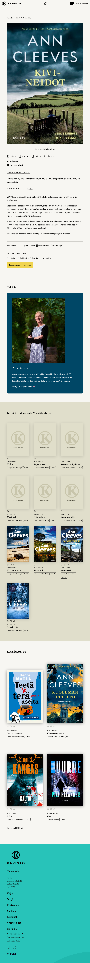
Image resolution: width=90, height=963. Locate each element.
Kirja (13, 258)
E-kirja (35, 258)
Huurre (50, 816)
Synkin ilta (12, 627)
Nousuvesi (66, 570)
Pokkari (23, 258)
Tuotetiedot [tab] (27, 189)
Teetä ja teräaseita (14, 733)
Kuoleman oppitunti (55, 733)
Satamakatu (40, 517)
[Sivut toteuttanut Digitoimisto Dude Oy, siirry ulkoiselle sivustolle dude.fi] (11, 954)
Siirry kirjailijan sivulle (22, 386)
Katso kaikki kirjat (15, 828)
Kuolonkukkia (68, 517)
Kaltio (9, 816)
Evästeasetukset (13, 941)
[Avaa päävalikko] (79, 3)
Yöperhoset (39, 464)
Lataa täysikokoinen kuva (45, 149)
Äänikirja (47, 258)
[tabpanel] (45, 215)
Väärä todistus (14, 570)
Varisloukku (40, 570)
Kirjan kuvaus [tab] (13, 188)
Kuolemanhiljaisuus (70, 464)
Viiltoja (10, 464)
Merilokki (12, 517)
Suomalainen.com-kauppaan (20, 265)
